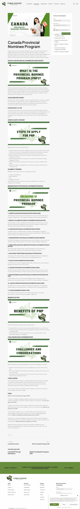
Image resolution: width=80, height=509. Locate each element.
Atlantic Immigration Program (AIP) (39, 452)
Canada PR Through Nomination (14, 452)
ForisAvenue (11, 508)
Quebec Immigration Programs (62, 51)
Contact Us (69, 507)
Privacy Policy (64, 507)
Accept (54, 504)
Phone (54, 28)
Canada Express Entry (60, 38)
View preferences (73, 504)
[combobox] (55, 30)
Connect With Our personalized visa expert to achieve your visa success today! (40, 468)
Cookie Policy (59, 507)
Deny (64, 504)
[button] (77, 495)
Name (54, 18)
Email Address (56, 23)
